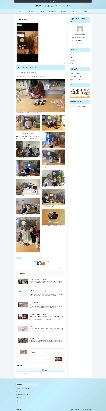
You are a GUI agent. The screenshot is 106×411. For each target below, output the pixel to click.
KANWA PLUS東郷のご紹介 (78, 106)
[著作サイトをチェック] (38, 263)
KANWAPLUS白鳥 (80, 34)
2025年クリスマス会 (76, 76)
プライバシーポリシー (22, 394)
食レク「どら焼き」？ (76, 73)
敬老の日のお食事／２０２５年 (79, 80)
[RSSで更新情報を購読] (43, 263)
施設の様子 (19, 258)
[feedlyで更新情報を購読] (41, 263)
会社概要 (19, 397)
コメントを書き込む (41, 370)
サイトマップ (20, 391)
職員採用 (19, 401)
